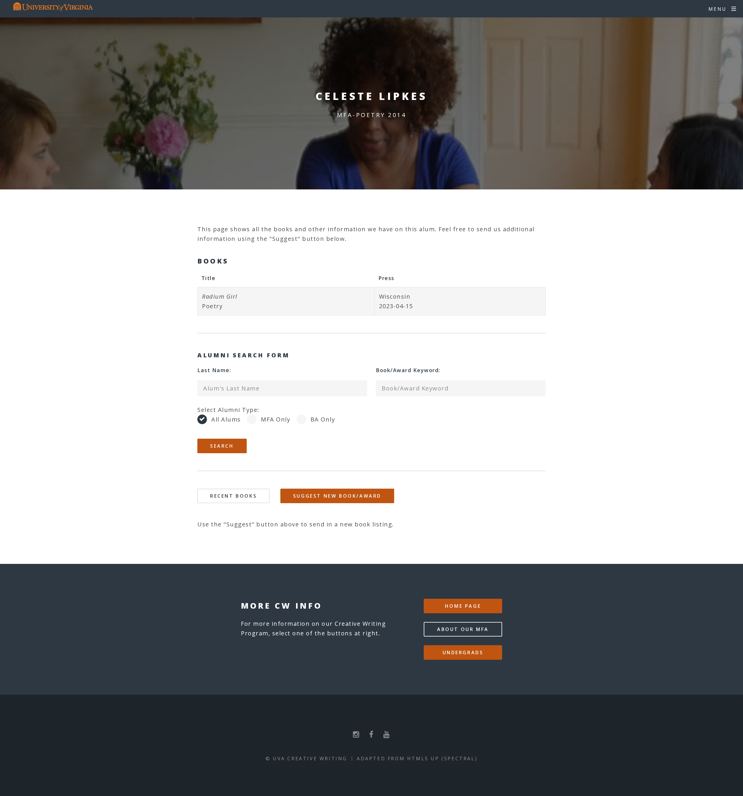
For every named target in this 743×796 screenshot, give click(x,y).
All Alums (226, 419)
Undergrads (463, 652)
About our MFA (463, 629)
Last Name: (214, 370)
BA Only (323, 419)
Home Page (463, 606)
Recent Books (233, 496)
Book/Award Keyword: (408, 370)
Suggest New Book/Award (337, 496)
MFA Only (275, 419)
